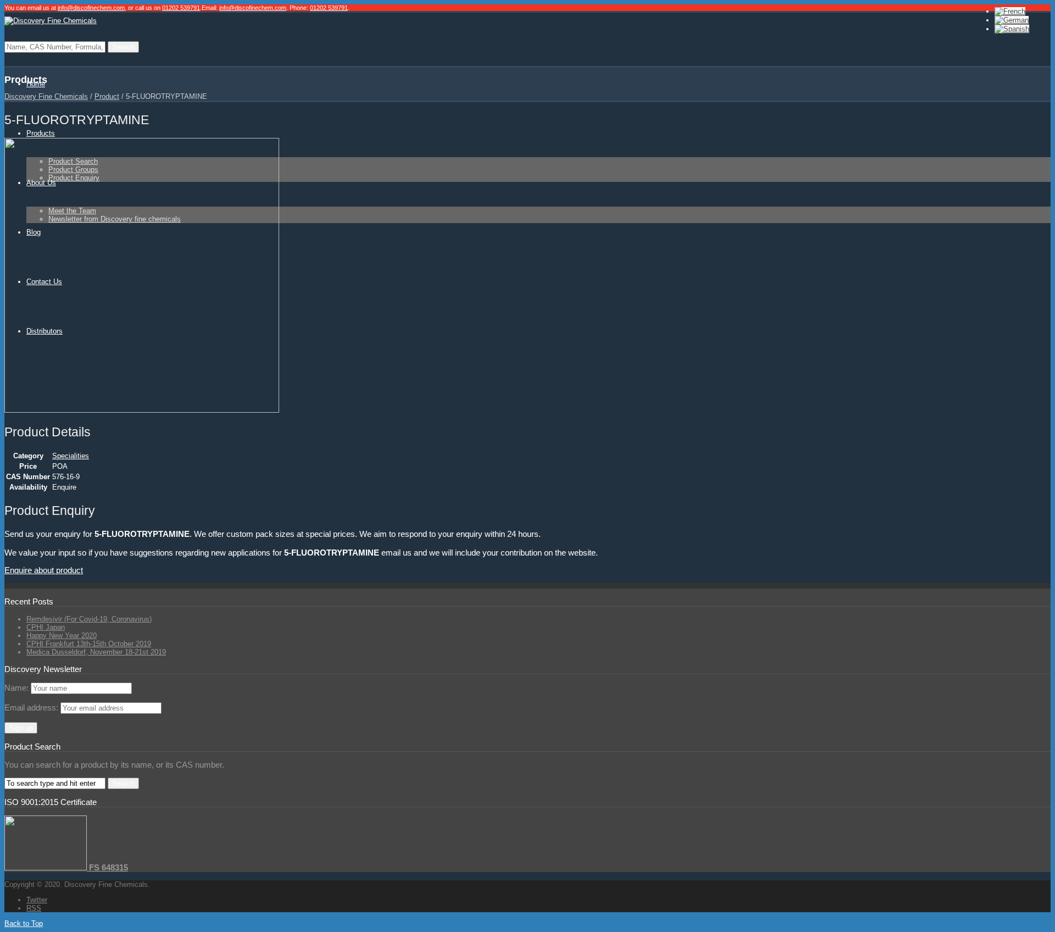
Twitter (36, 900)
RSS (33, 908)
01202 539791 (181, 7)
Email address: (32, 707)
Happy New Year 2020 (61, 635)
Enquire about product (43, 570)
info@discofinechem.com (91, 7)
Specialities (70, 456)
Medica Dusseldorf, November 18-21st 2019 (96, 652)
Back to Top (23, 923)
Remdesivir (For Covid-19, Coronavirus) (89, 619)
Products (40, 133)
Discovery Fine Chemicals (46, 96)
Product (107, 96)
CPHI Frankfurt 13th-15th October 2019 (88, 644)
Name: (16, 687)
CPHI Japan (45, 627)
